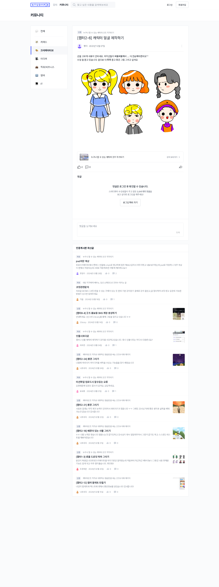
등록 (178, 232)
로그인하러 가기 (130, 202)
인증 (79, 32)
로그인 (170, 5)
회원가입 (182, 5)
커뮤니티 (64, 4)
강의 (55, 4)
